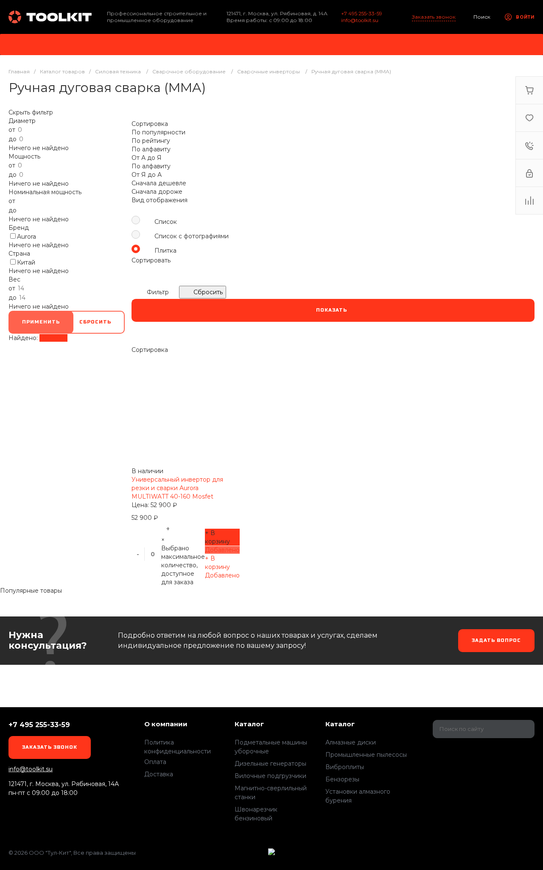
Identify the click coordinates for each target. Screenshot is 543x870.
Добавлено (222, 550)
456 (50, 17)
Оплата (155, 762)
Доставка (158, 774)
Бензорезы (342, 779)
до (13, 139)
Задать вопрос (496, 640)
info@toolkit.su (359, 20)
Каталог (249, 724)
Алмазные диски (350, 742)
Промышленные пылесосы (366, 754)
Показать (53, 338)
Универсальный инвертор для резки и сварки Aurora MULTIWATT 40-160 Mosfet (177, 488)
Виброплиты (344, 767)
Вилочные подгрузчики (270, 776)
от (12, 130)
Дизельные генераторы (270, 763)
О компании (166, 724)
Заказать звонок (434, 17)
